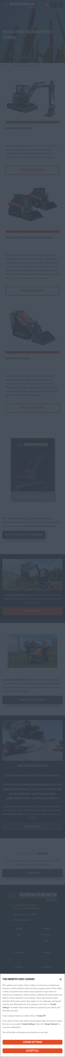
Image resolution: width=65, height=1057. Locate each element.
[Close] (60, 979)
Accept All (32, 1051)
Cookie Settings (32, 1042)
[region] (32, 1015)
